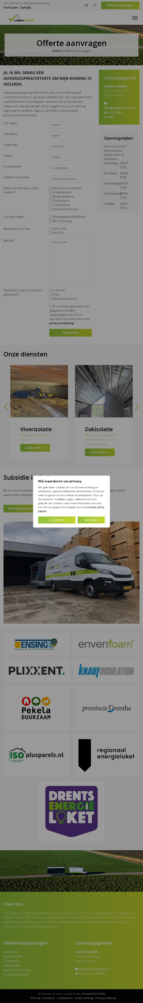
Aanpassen (91, 519)
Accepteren (57, 519)
